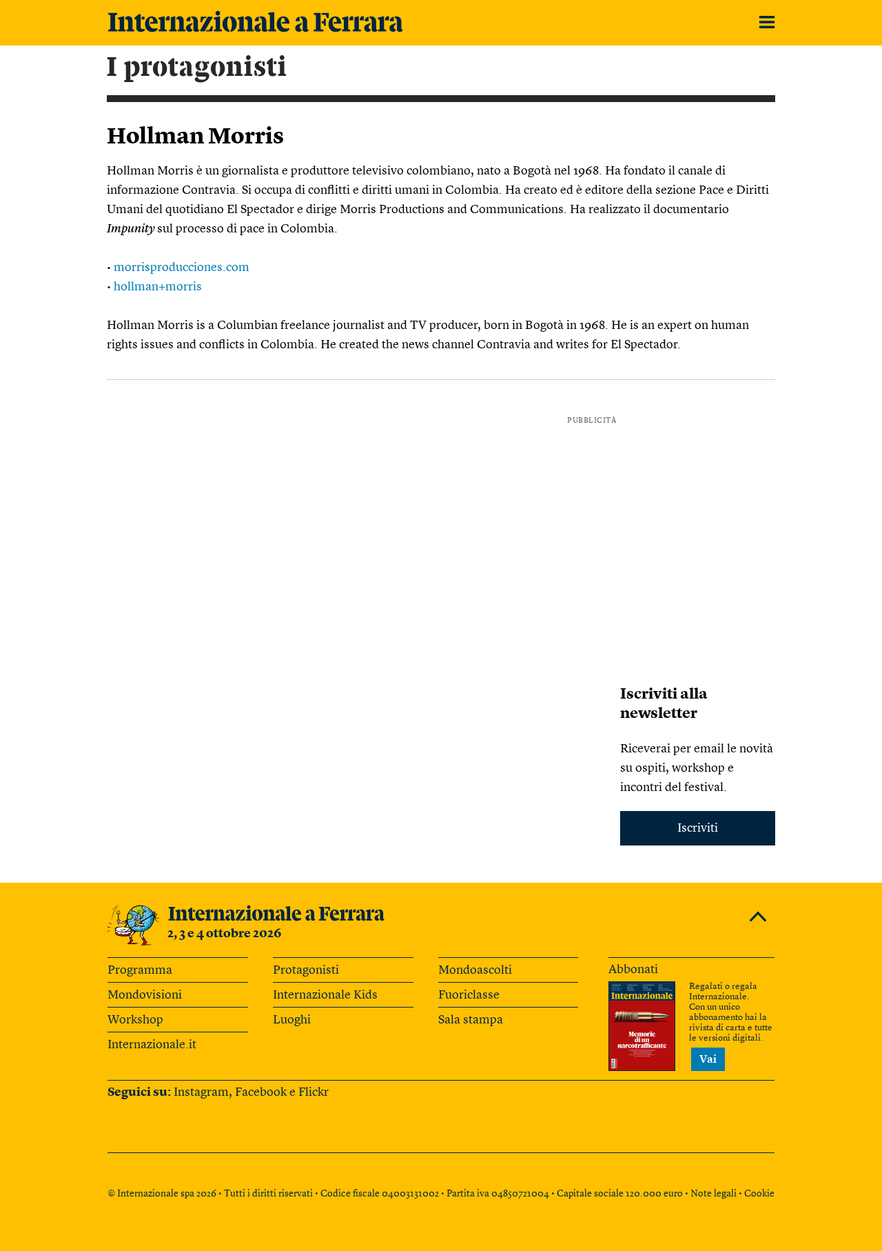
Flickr (313, 1092)
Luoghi (292, 1020)
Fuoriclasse (469, 995)
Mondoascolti (475, 970)
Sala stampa (470, 1020)
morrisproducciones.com (181, 267)
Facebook (261, 1092)
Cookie (759, 1194)
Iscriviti (697, 828)
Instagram (201, 1092)
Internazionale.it (151, 1045)
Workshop (135, 1020)
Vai (708, 1059)
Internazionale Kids (325, 995)
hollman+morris (158, 287)
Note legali (713, 1194)
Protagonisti (306, 970)
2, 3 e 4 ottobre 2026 (224, 934)
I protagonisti (197, 67)
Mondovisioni (144, 995)
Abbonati (633, 969)
